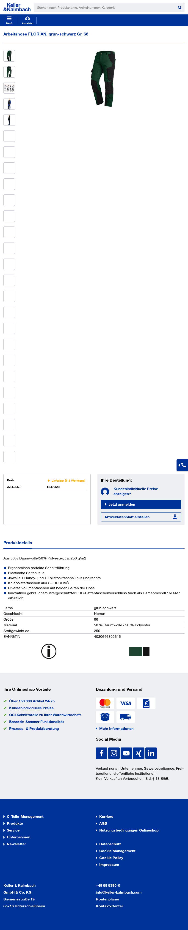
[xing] (139, 752)
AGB (103, 823)
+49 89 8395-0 (108, 885)
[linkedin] (151, 752)
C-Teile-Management (25, 816)
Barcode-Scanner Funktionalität (36, 721)
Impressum (109, 864)
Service (13, 830)
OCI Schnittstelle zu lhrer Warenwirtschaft (45, 714)
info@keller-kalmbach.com (119, 892)
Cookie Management (117, 850)
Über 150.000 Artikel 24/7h (32, 701)
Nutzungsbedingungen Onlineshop (129, 830)
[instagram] (114, 752)
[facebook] (102, 752)
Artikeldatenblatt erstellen (127, 517)
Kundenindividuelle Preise (31, 708)
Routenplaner (107, 899)
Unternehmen (18, 837)
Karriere (106, 816)
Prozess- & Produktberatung (34, 728)
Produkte (15, 823)
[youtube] (127, 752)
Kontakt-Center (109, 906)
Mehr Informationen (116, 728)
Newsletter (16, 844)
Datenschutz (110, 844)
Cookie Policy (111, 857)
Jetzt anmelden (121, 504)
